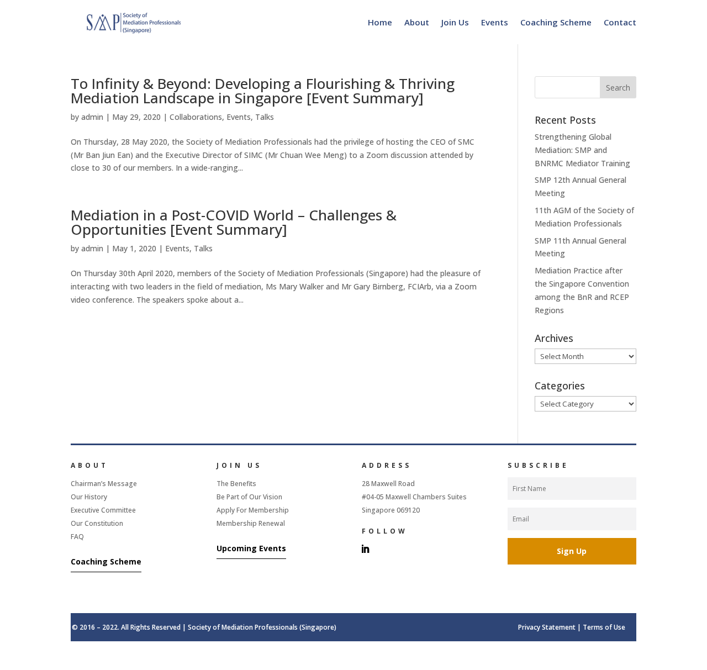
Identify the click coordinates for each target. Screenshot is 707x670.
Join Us (455, 22)
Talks (264, 117)
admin (92, 117)
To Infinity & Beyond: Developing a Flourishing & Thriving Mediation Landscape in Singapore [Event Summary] (263, 90)
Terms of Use (604, 627)
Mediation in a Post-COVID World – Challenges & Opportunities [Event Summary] (234, 222)
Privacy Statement (547, 627)
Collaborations (196, 117)
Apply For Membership (253, 510)
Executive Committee (103, 510)
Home (380, 22)
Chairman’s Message (104, 483)
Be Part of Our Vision (249, 497)
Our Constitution (97, 523)
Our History (89, 497)
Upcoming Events (251, 548)
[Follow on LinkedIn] (365, 549)
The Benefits (236, 483)
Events (494, 22)
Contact (620, 22)
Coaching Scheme (556, 22)
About (416, 22)
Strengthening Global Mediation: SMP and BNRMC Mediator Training (582, 149)
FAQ (77, 536)
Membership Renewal (251, 523)
